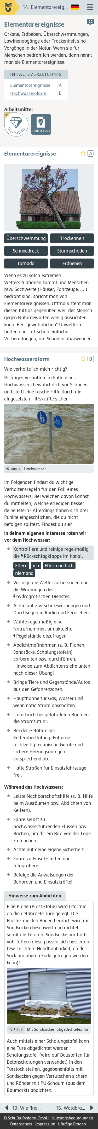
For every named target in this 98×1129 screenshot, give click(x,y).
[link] (41, 124)
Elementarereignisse (30, 85)
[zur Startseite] (10, 7)
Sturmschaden (72, 251)
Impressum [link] (45, 1123)
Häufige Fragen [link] (72, 1123)
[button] (91, 22)
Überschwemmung (26, 238)
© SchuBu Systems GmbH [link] (26, 1117)
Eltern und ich (59, 565)
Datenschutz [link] (21, 1123)
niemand (24, 573)
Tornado (25, 263)
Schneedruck (26, 251)
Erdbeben (72, 263)
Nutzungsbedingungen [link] (72, 1117)
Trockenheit (72, 238)
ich (36, 565)
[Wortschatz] (16, 124)
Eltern (21, 565)
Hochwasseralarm (28, 93)
